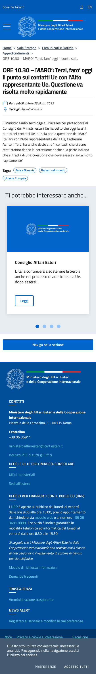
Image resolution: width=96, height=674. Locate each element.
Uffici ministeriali (22, 474)
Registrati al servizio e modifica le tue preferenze (46, 621)
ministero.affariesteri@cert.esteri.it (36, 446)
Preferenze (45, 666)
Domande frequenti (23, 576)
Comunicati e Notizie (57, 47)
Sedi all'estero (19, 483)
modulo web (44, 517)
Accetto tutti (76, 666)
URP (14, 506)
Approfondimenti (16, 53)
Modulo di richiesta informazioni (33, 567)
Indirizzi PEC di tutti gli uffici (30, 455)
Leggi (24, 300)
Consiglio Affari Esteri (35, 262)
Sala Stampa (26, 47)
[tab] (37, 326)
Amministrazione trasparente (31, 599)
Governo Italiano (13, 7)
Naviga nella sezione (48, 344)
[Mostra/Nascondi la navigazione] (6, 26)
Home (7, 47)
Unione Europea (15, 177)
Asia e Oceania (24, 169)
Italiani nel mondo (53, 169)
